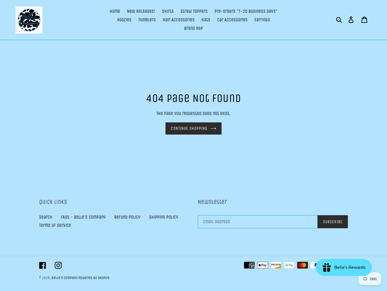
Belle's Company (65, 278)
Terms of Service (55, 225)
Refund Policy (127, 217)
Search (45, 217)
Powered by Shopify (93, 278)
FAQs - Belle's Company (83, 217)
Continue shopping (189, 128)
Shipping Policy (163, 217)
